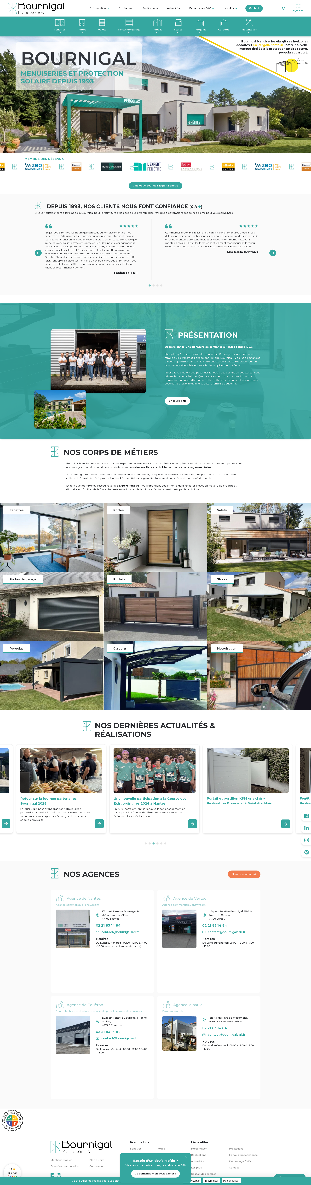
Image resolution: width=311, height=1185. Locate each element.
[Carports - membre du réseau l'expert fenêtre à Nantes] (223, 23)
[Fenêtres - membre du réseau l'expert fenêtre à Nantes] (59, 23)
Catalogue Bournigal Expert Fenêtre (155, 185)
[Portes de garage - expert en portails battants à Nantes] (52, 606)
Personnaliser (231, 1180)
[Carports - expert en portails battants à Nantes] (155, 675)
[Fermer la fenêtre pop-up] (186, 1157)
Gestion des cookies (203, 1173)
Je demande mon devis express (155, 1173)
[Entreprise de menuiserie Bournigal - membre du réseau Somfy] (179, 167)
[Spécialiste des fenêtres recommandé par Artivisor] (12, 1121)
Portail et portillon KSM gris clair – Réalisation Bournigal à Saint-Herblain (53, 800)
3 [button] (157, 285)
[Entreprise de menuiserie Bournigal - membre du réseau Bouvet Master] (27, 167)
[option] (96, 249)
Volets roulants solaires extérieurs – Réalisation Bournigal (236, 800)
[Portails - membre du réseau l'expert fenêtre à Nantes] (157, 23)
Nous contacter (241, 874)
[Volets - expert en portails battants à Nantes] (259, 537)
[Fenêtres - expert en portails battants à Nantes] (52, 537)
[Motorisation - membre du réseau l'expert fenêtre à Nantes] (249, 23)
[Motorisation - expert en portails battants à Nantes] (259, 675)
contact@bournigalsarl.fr (120, 932)
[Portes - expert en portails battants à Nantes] (155, 537)
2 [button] (153, 285)
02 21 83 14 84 (108, 925)
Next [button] (272, 253)
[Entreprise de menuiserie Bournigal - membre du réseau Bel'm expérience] (142, 167)
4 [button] (161, 285)
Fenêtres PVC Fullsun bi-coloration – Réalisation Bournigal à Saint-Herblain (146, 800)
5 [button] (161, 843)
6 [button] (165, 843)
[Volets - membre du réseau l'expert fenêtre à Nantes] (102, 23)
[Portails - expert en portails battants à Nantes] (155, 606)
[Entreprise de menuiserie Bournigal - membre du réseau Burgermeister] (62, 167)
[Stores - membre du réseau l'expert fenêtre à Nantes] (178, 23)
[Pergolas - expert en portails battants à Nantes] (52, 675)
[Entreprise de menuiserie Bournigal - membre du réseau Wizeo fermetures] (218, 167)
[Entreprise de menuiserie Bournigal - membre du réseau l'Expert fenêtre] (98, 167)
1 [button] (149, 285)
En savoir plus (177, 400)
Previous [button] (38, 253)
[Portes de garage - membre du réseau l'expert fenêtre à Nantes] (129, 23)
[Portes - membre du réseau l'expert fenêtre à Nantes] (82, 23)
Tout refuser (211, 1180)
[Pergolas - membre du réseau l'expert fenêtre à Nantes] (200, 23)
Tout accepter (192, 1180)
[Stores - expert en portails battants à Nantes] (259, 606)
